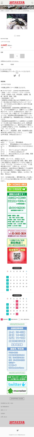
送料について (4, 410)
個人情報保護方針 (5, 406)
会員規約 (3, 413)
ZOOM (18, 35)
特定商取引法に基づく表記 (7, 403)
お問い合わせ (4, 416)
